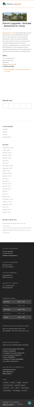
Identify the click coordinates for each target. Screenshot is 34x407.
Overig (5, 134)
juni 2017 (5, 194)
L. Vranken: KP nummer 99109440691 (13, 359)
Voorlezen (24, 390)
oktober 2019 (7, 176)
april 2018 (6, 181)
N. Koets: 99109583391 (9, 357)
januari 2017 (7, 196)
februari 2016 (7, 209)
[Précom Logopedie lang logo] (14, 4)
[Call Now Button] (29, 403)
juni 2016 (5, 207)
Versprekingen (7, 390)
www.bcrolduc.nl (7, 374)
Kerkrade (25, 382)
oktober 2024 (7, 155)
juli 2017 (5, 191)
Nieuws (5, 132)
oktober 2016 (7, 202)
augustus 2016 (7, 204)
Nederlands (6, 387)
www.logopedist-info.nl (9, 369)
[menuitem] (9, 404)
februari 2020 (7, 173)
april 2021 (6, 163)
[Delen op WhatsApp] (17, 105)
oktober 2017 (7, 189)
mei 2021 (6, 160)
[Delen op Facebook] (5, 105)
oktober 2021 (7, 158)
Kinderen (5, 129)
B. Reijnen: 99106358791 (9, 351)
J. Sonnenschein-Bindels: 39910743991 (13, 349)
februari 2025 (7, 153)
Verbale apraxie (25, 387)
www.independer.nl (8, 372)
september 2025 (8, 147)
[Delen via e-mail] (28, 105)
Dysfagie (19, 382)
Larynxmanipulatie (8, 385)
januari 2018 (7, 186)
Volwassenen (7, 137)
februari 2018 (7, 184)
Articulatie (6, 382)
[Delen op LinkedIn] (23, 105)
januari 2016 (7, 212)
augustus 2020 (7, 168)
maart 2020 (6, 171)
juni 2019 (5, 178)
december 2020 (8, 166)
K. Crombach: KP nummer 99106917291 (13, 353)
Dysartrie (12, 382)
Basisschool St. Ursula (9, 33)
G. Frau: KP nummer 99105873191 (12, 355)
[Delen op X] (11, 105)
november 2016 (8, 199)
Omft (12, 387)
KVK (12, 361)
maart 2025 (6, 150)
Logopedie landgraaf (20, 385)
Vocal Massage (16, 390)
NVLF (8, 361)
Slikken (17, 387)
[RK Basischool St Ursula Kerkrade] (15, 16)
